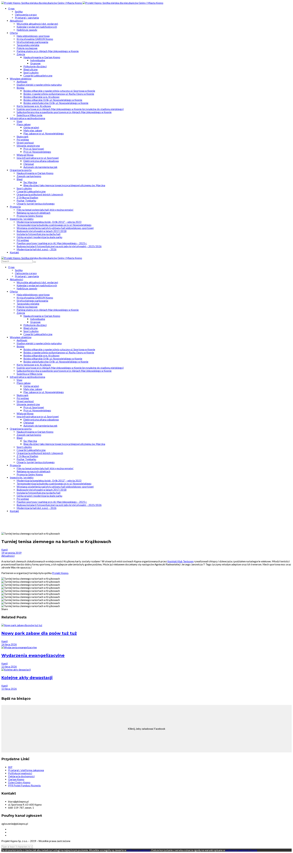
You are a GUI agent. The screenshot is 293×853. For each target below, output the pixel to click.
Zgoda (253, 850)
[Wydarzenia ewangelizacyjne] (19, 647)
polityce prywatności (138, 850)
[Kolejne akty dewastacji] (16, 669)
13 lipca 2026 (9, 666)
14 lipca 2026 (9, 644)
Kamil (4, 549)
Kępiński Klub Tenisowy (180, 561)
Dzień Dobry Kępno (19, 782)
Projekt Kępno (60, 573)
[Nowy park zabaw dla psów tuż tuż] (21, 625)
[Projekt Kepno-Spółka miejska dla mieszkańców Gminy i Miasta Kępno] (42, 2)
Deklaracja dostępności (21, 776)
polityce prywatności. (237, 850)
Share (4, 609)
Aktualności (8, 555)
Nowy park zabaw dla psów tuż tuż (39, 633)
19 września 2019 (11, 552)
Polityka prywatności (20, 773)
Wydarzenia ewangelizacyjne (33, 655)
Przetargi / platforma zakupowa (26, 770)
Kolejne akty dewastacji (27, 677)
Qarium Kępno (16, 779)
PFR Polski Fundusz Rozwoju (24, 785)
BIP (10, 767)
